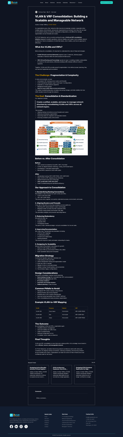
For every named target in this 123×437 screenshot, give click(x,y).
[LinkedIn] (16, 426)
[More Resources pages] (75, 2)
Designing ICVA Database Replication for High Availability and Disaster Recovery (84, 368)
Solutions (47, 422)
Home (46, 416)
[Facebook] (11, 426)
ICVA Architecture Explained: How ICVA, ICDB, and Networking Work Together (60, 368)
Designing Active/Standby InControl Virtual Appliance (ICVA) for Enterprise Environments (38, 368)
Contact (46, 426)
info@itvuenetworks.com (92, 417)
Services (47, 418)
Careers (46, 424)
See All (93, 362)
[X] (26, 426)
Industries (47, 420)
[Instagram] (21, 426)
